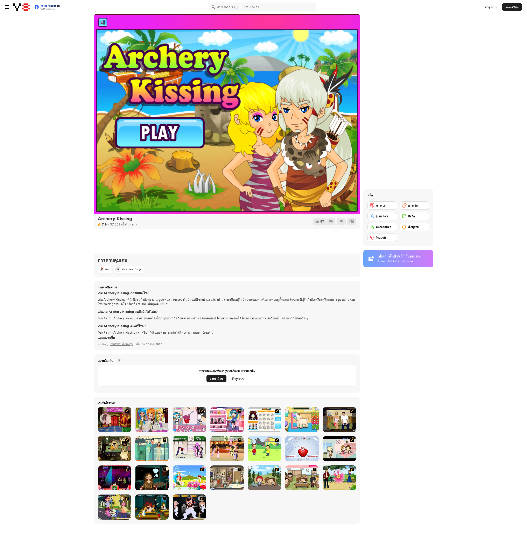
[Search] (213, 7)
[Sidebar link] (7, 7)
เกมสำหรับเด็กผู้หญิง (121, 344)
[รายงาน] (341, 221)
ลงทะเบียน (512, 7)
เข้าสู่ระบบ (490, 7)
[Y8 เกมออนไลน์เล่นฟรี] (21, 7)
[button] (106, 337)
